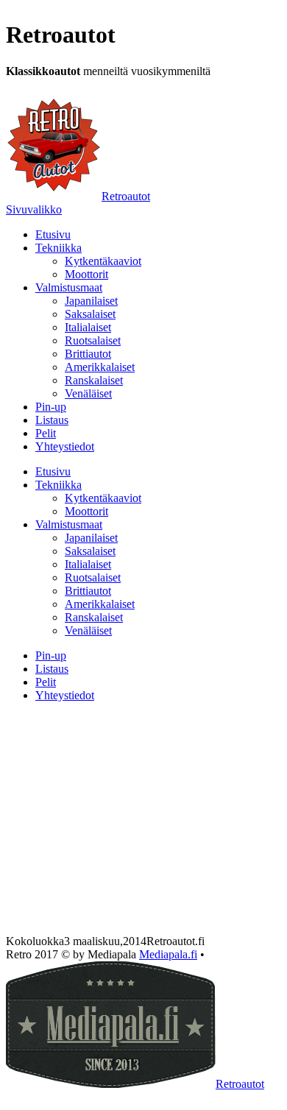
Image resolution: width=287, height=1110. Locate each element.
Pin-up (50, 406)
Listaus (51, 420)
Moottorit (86, 274)
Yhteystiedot (64, 446)
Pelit (45, 433)
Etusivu (53, 234)
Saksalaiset (90, 314)
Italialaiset (88, 327)
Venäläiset (88, 393)
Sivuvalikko (34, 209)
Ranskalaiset (94, 380)
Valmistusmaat (68, 287)
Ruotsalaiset (93, 340)
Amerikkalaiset (100, 367)
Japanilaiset (91, 300)
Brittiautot (88, 353)
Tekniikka (58, 247)
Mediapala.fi (168, 954)
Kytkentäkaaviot (103, 261)
